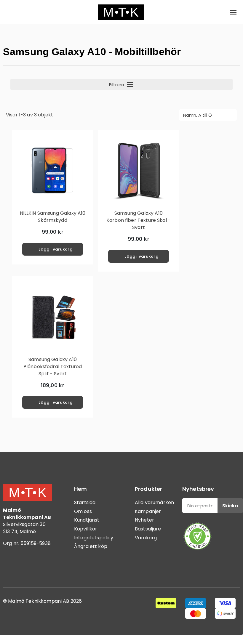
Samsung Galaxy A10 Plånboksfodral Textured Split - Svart (52, 366)
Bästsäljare (148, 528)
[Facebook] (10, 567)
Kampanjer (148, 511)
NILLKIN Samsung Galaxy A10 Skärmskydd (53, 217)
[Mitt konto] (213, 12)
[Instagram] (26, 567)
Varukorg (146, 537)
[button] (9, 12)
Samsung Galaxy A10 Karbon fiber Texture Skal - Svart (138, 220)
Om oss (83, 511)
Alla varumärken (154, 502)
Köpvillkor (85, 528)
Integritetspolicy (93, 537)
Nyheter (144, 520)
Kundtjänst (87, 520)
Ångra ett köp (90, 546)
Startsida (84, 502)
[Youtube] (43, 567)
